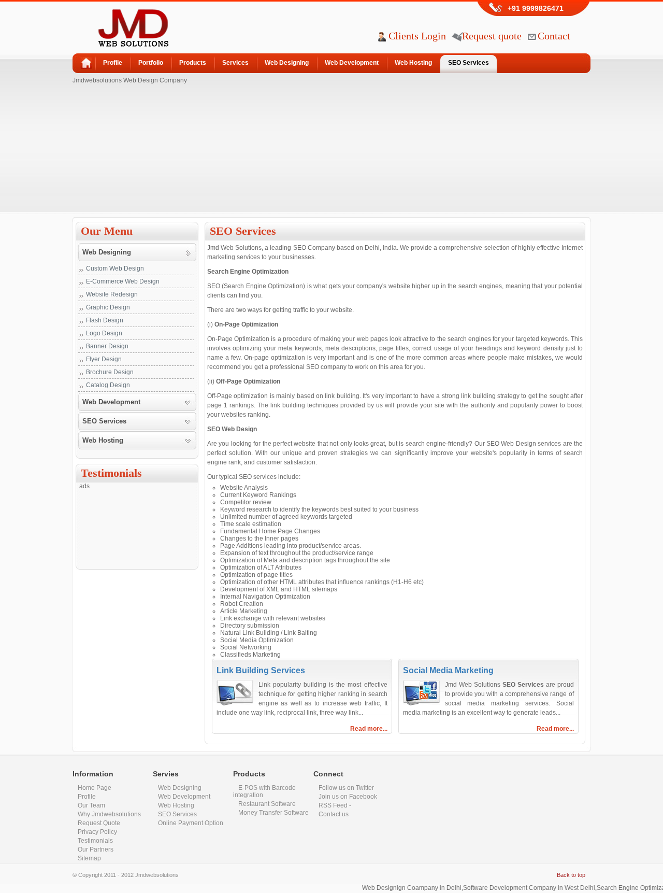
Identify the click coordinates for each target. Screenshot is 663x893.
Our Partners (95, 849)
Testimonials (95, 840)
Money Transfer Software (273, 812)
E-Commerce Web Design (123, 281)
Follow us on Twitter (346, 787)
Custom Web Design (115, 268)
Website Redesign (112, 294)
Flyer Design (104, 359)
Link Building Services (261, 670)
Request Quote (99, 823)
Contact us (334, 814)
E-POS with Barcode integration (264, 791)
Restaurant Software (267, 803)
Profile (112, 62)
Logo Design (104, 333)
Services (235, 62)
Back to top (571, 875)
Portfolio (150, 62)
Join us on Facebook (348, 796)
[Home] (84, 60)
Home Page (94, 787)
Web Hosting (413, 62)
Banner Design (107, 346)
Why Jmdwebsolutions (109, 814)
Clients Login (417, 35)
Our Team (91, 805)
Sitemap (89, 858)
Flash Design (104, 320)
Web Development (352, 62)
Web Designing (287, 62)
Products (192, 62)
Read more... (368, 728)
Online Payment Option (190, 823)
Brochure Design (110, 372)
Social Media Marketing (448, 670)
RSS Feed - (335, 805)
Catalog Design (108, 385)
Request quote (492, 35)
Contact (554, 35)
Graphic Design (108, 307)
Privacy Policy (97, 831)
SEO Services (468, 62)
